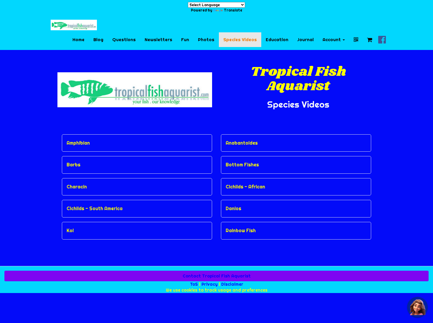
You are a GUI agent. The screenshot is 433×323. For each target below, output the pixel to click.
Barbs (73, 165)
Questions (124, 39)
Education (277, 39)
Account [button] (332, 39)
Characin (77, 187)
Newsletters (158, 39)
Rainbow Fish (241, 230)
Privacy (209, 284)
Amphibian (78, 143)
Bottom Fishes (242, 165)
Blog (98, 39)
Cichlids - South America (95, 208)
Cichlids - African (245, 187)
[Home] (74, 25)
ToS (194, 284)
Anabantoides (242, 143)
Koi (70, 230)
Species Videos (240, 39)
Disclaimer (232, 284)
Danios (233, 208)
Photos (206, 39)
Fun (185, 39)
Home (78, 39)
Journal (305, 39)
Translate (233, 10)
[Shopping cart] (370, 39)
